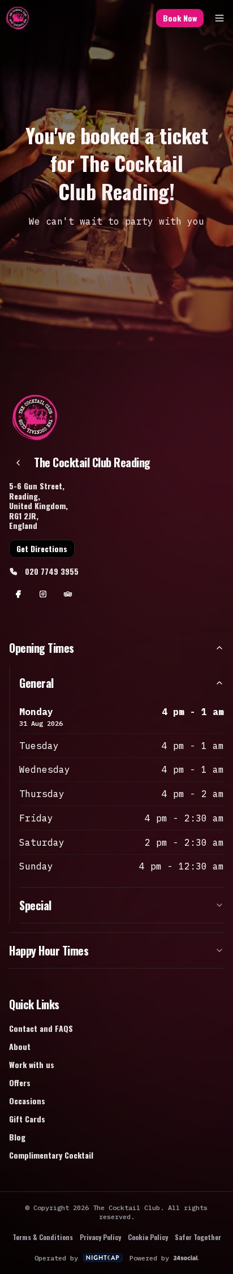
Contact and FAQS (41, 1028)
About (20, 1046)
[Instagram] (43, 594)
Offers (20, 1082)
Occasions (27, 1101)
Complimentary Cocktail (51, 1155)
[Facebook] (18, 594)
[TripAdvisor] (68, 594)
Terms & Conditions (42, 1237)
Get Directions (41, 548)
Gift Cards (27, 1119)
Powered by (149, 1258)
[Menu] (219, 18)
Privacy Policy (100, 1237)
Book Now (180, 18)
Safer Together (198, 1237)
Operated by (56, 1258)
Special (35, 905)
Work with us (31, 1064)
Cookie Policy (148, 1237)
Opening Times (41, 647)
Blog (17, 1137)
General (36, 682)
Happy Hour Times (48, 950)
